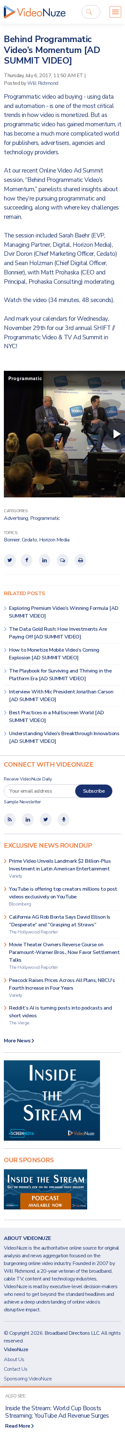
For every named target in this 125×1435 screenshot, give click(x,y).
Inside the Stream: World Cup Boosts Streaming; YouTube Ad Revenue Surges (57, 1412)
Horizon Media (54, 539)
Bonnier (12, 539)
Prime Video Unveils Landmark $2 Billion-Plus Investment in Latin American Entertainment (60, 868)
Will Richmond (42, 83)
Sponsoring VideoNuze (28, 1378)
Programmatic (45, 518)
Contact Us (15, 1369)
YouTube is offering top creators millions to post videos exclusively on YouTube (63, 896)
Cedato (29, 539)
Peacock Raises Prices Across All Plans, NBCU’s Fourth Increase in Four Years (62, 987)
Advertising (16, 518)
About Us (14, 1359)
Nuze (34, 11)
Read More (17, 1426)
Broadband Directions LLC (72, 1333)
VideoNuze (16, 1349)
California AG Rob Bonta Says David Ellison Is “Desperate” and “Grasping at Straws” (59, 924)
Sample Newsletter (22, 802)
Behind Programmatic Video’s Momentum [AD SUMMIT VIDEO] (52, 50)
